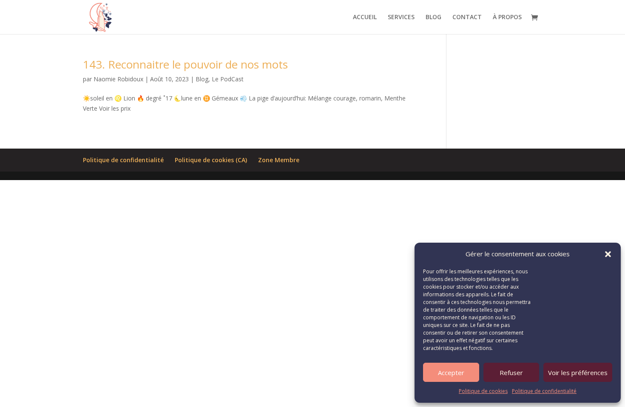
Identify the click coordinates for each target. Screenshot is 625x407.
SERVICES (401, 17)
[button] (608, 254)
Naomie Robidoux (118, 79)
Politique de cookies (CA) (211, 160)
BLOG (433, 17)
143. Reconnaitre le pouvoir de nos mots (185, 64)
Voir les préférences (578, 372)
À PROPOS (507, 17)
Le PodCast (228, 79)
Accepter (451, 372)
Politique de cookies (483, 391)
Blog (202, 79)
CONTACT (467, 17)
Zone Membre (278, 160)
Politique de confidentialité (544, 391)
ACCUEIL (365, 17)
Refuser (511, 372)
